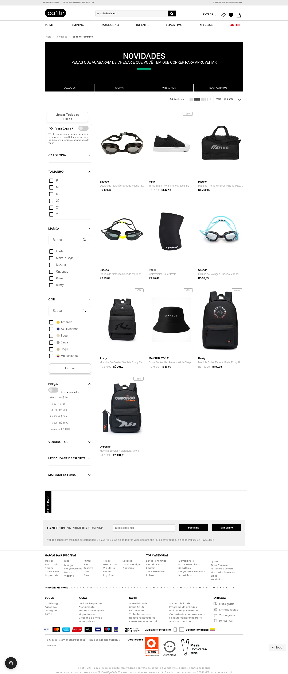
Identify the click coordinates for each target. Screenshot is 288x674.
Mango (68, 565)
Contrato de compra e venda (187, 614)
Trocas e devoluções (91, 610)
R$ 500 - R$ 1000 (59, 422)
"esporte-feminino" (82, 36)
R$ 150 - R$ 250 (58, 410)
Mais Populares (224, 99)
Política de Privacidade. (201, 540)
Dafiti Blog (51, 603)
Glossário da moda (90, 617)
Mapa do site (87, 614)
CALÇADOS (70, 87)
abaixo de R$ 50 (58, 397)
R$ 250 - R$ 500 (58, 416)
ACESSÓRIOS (169, 87)
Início (48, 36)
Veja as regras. (105, 540)
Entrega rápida (228, 609)
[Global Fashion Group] (132, 629)
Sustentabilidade (179, 603)
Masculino (227, 527)
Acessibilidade (138, 603)
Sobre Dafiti (136, 606)
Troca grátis (227, 615)
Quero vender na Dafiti (143, 621)
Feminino (193, 527)
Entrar (208, 14)
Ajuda (214, 561)
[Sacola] (239, 15)
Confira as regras (199, 668)
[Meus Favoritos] (232, 15)
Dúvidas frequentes (90, 603)
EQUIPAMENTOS (218, 87)
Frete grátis (226, 604)
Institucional (136, 610)
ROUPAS (119, 87)
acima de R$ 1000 (60, 429)
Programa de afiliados (183, 606)
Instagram (51, 610)
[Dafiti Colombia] (212, 629)
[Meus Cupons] (224, 15)
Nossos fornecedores (142, 617)
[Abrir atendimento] (11, 663)
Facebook (51, 606)
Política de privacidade (183, 610)
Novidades (61, 36)
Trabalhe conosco (140, 614)
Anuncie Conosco (180, 621)
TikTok (49, 614)
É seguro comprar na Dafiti (185, 617)
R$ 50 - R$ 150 (57, 403)
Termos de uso (88, 621)
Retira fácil (226, 621)
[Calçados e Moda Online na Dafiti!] (55, 13)
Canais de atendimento (227, 2)
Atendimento (87, 606)
